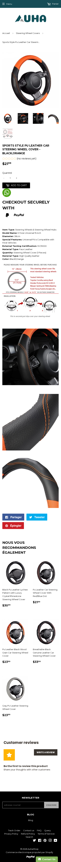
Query (47, 830)
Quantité (7, 173)
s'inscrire (51, 805)
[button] (19, 159)
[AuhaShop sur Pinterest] (45, 841)
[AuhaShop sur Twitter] (34, 841)
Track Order (14, 830)
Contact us (28, 830)
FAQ (39, 830)
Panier (55, 4)
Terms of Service (46, 833)
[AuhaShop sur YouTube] (55, 841)
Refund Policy (28, 833)
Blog (30, 820)
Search (29, 837)
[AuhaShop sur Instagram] (50, 841)
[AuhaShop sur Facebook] (39, 841)
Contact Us (48, 859)
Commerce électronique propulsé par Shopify (29, 852)
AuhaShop (33, 849)
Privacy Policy (11, 833)
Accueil (6, 33)
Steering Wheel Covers (28, 33)
